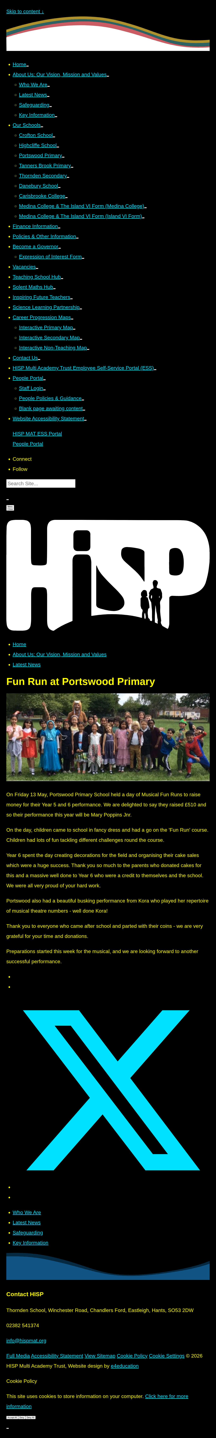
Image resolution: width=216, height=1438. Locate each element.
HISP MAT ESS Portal (37, 434)
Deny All (30, 1417)
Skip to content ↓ (25, 11)
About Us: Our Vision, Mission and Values (60, 654)
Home (19, 644)
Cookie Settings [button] (167, 1356)
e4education (125, 1366)
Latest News (27, 664)
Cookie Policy (132, 1356)
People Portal (28, 444)
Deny (21, 1417)
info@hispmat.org (26, 1340)
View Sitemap (100, 1356)
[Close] (7, 1428)
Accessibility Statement (57, 1356)
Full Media (18, 1356)
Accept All (12, 1417)
